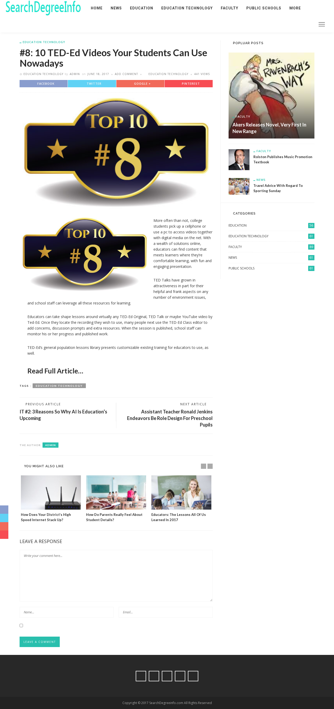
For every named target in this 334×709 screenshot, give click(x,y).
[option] (51, 498)
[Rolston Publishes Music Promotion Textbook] (239, 159)
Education (141, 8)
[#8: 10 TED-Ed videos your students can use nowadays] (116, 153)
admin (75, 74)
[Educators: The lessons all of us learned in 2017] (181, 492)
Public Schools (263, 8)
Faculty (229, 8)
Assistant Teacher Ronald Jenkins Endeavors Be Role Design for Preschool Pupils (170, 418)
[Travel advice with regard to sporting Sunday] (239, 185)
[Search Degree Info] (43, 7)
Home (97, 8)
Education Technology (187, 8)
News (116, 8)
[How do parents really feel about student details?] (116, 492)
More (295, 8)
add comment (126, 74)
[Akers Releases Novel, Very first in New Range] (271, 95)
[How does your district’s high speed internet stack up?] (51, 492)
